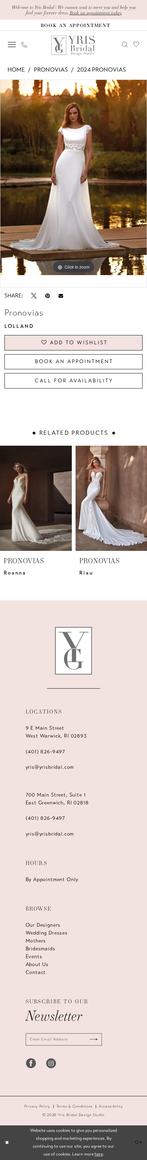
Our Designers (43, 925)
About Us (37, 964)
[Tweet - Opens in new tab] (34, 295)
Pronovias (51, 69)
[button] (11, 45)
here (99, 1154)
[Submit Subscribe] (91, 1040)
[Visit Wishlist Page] (136, 44)
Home (16, 69)
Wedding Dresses (47, 933)
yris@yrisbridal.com (50, 767)
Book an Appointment (74, 361)
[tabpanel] (73, 177)
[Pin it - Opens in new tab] (47, 295)
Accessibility (111, 1106)
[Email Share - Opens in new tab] (61, 295)
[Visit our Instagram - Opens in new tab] (51, 1063)
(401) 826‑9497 (46, 752)
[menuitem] (11, 45)
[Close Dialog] (7, 1143)
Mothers (36, 941)
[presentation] (36, 498)
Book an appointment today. (96, 12)
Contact (36, 972)
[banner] (73, 46)
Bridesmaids (40, 949)
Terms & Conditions (74, 1106)
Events (34, 956)
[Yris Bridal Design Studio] (73, 651)
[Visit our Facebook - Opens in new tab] (31, 1063)
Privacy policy (37, 1106)
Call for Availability (74, 381)
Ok (139, 1142)
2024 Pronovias (101, 69)
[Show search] (124, 44)
